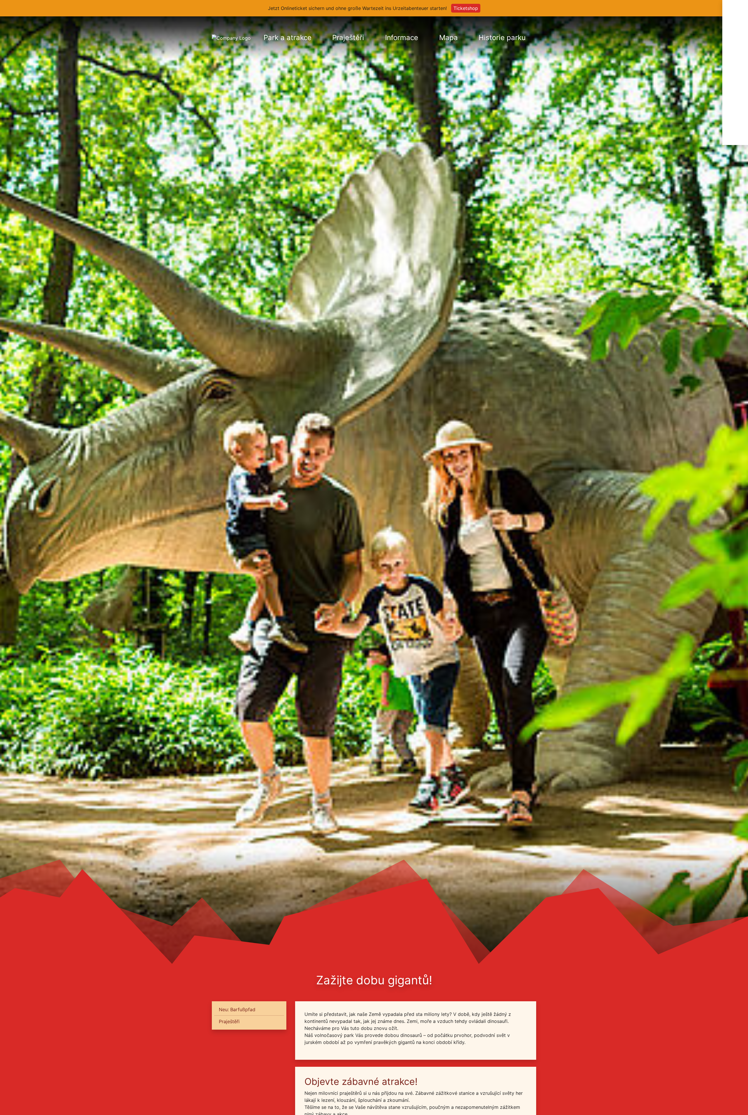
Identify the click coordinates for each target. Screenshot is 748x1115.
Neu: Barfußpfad (237, 1009)
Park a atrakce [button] (287, 37)
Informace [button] (401, 37)
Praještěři (348, 37)
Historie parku (502, 37)
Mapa (448, 37)
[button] (735, 37)
